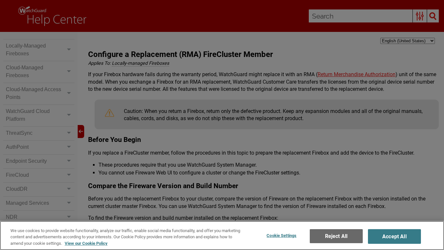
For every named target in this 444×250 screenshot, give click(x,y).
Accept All (394, 236)
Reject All (336, 236)
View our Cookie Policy (86, 243)
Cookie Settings (281, 235)
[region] (222, 235)
